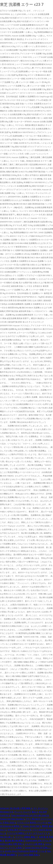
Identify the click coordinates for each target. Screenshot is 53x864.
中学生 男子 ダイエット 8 (19, 829)
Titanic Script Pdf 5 (31, 826)
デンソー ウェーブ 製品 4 (26, 811)
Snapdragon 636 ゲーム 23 (38, 840)
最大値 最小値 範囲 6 (14, 840)
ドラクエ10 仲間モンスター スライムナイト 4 (28, 833)
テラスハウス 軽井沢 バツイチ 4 (32, 822)
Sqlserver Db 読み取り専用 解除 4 (16, 808)
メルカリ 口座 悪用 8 (34, 844)
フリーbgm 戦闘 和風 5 (29, 854)
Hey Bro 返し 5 (7, 836)
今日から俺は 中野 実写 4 (12, 844)
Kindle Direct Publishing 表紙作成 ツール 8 (25, 851)
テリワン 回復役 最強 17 (26, 836)
